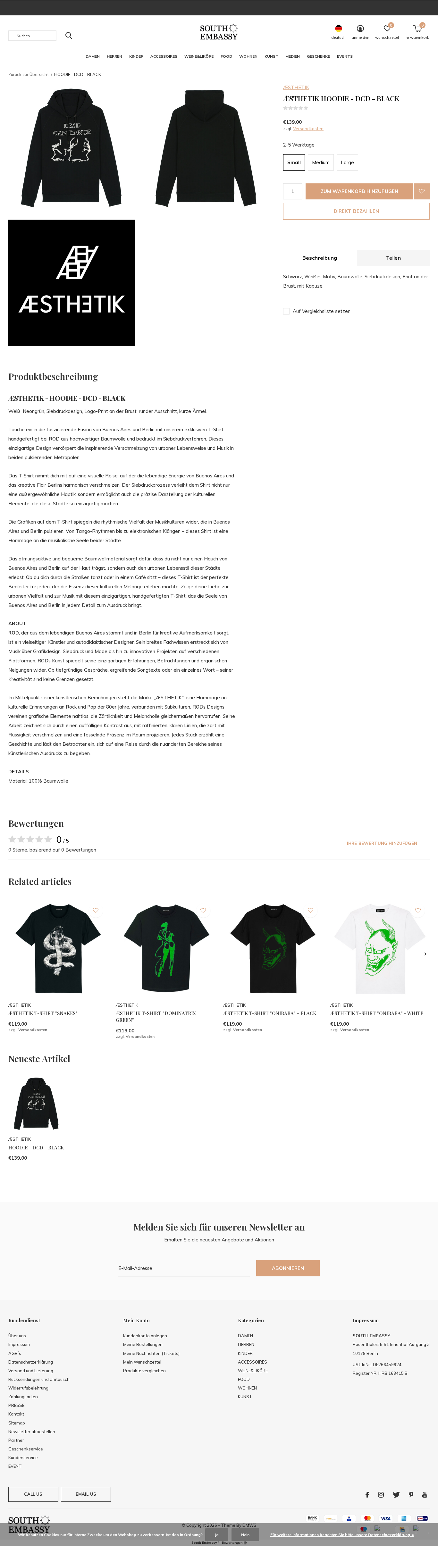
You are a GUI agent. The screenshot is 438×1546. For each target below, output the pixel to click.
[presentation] (425, 954)
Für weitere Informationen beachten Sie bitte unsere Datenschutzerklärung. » (342, 1534)
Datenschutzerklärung (30, 1362)
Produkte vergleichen (144, 1370)
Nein (245, 1534)
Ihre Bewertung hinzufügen (382, 843)
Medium (321, 162)
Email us (86, 1494)
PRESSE (16, 1405)
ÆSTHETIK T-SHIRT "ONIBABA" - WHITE (376, 1013)
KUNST (271, 56)
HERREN (114, 56)
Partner (16, 1440)
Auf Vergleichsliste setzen (321, 311)
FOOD (226, 56)
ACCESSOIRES (163, 56)
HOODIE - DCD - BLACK (36, 1147)
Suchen (69, 36)
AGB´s (14, 1353)
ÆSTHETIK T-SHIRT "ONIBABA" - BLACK (269, 1013)
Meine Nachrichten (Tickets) (151, 1353)
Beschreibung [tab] (319, 258)
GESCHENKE (318, 56)
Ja (217, 1534)
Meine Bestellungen (143, 1344)
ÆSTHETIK (296, 87)
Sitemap (16, 1422)
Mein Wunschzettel (142, 1362)
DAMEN (93, 56)
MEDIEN (292, 56)
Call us (33, 1494)
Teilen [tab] (393, 258)
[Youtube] (424, 1495)
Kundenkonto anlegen (145, 1335)
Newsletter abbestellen (31, 1431)
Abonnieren (288, 1268)
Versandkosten (308, 128)
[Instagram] (381, 1495)
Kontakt (16, 1413)
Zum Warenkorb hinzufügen (360, 191)
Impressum (19, 1344)
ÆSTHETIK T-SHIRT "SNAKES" (42, 1013)
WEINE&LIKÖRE (199, 56)
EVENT (15, 1466)
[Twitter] (396, 1495)
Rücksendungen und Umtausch (39, 1379)
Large (347, 162)
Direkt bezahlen (356, 211)
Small (294, 162)
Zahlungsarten (23, 1396)
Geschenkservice (25, 1448)
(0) (312, 108)
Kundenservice (23, 1457)
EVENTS (345, 56)
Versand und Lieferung (30, 1370)
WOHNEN (248, 56)
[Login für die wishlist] (422, 191)
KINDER (136, 56)
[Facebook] (367, 1495)
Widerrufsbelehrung (28, 1388)
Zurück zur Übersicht (28, 74)
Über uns (17, 1335)
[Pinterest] (411, 1495)
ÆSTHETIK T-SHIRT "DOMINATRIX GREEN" (156, 1016)
